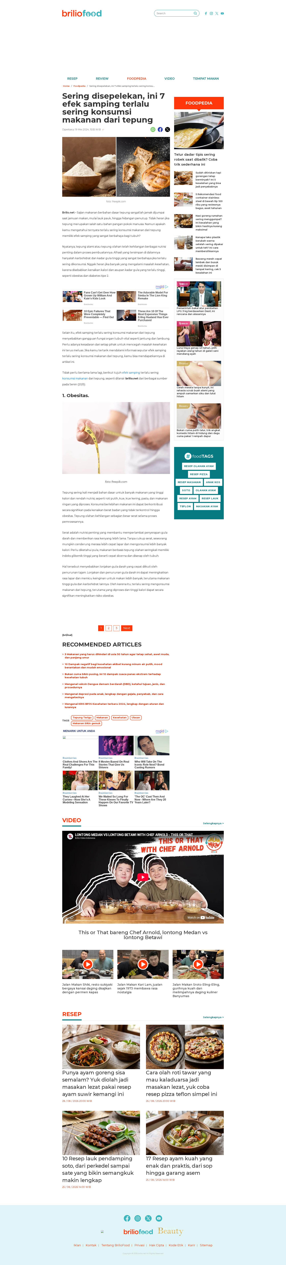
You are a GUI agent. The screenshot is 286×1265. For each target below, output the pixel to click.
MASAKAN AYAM (207, 506)
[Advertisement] (143, 51)
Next (126, 628)
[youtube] (222, 13)
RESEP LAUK (210, 498)
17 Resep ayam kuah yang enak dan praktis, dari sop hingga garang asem (179, 1165)
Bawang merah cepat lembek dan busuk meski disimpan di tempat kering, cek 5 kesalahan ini (209, 265)
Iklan (77, 1245)
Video (170, 78)
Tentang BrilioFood (115, 1245)
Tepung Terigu (82, 717)
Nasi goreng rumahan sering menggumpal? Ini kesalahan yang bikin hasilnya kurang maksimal (209, 222)
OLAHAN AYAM (206, 490)
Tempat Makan (206, 78)
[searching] (195, 13)
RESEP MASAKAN (189, 482)
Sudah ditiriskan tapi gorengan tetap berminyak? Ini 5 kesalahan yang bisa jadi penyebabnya (208, 179)
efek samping (131, 372)
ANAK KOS (213, 482)
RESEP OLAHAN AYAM (199, 466)
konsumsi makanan (75, 378)
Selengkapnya (212, 823)
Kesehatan (120, 717)
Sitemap (206, 1245)
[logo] (81, 13)
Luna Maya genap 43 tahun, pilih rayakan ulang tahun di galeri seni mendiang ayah (197, 350)
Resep (72, 78)
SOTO (186, 490)
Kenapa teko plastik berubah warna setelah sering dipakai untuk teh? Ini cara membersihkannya (209, 244)
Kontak (91, 1245)
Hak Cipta (156, 1245)
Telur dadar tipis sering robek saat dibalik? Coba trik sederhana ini (195, 159)
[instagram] (211, 13)
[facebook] (205, 13)
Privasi (139, 1245)
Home (66, 86)
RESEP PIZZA (199, 474)
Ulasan (136, 717)
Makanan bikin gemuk (86, 723)
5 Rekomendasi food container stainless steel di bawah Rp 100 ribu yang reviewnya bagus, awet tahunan (209, 201)
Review (102, 78)
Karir (191, 1245)
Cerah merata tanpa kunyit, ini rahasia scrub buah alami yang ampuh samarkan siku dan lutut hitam (196, 392)
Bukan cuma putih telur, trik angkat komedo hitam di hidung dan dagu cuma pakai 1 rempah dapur (198, 433)
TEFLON (185, 506)
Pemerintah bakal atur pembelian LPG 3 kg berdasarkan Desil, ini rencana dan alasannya (197, 311)
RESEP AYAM (187, 498)
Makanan (102, 717)
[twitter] (216, 13)
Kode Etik (176, 1245)
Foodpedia (136, 78)
